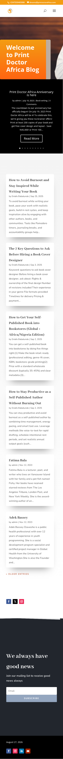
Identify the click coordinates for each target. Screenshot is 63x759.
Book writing (41, 100)
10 (43, 148)
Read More (31, 138)
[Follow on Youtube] (28, 751)
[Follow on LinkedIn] (21, 751)
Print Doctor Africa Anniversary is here (31, 93)
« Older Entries (17, 574)
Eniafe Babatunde (20, 196)
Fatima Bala (18, 460)
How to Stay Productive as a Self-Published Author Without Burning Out (30, 397)
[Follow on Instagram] (21, 601)
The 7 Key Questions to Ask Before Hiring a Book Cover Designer (29, 254)
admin (18, 100)
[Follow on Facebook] (8, 601)
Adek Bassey (18, 517)
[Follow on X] (15, 601)
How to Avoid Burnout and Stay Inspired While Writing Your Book (29, 186)
